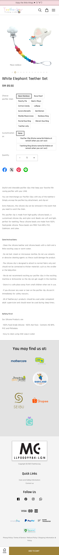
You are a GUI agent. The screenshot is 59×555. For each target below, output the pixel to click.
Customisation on (8, 135)
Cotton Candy (24, 106)
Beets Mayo (36, 101)
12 (44, 72)
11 (41, 72)
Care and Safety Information (29, 480)
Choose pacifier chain (7, 97)
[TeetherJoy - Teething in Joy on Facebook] (18, 501)
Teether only (23, 126)
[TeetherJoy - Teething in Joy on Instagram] (33, 501)
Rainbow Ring (43, 116)
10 (38, 72)
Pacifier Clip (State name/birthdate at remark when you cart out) (36, 139)
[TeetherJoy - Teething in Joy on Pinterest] (26, 501)
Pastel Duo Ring (24, 121)
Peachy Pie (22, 101)
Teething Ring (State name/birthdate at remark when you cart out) (36, 147)
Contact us (30, 483)
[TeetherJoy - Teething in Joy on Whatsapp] (41, 501)
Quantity (5, 155)
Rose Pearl (38, 96)
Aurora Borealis (24, 111)
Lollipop (37, 106)
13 (47, 72)
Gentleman (39, 111)
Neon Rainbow (24, 96)
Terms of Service (20, 538)
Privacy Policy (8, 538)
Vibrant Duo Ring (42, 121)
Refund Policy (32, 538)
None (20, 133)
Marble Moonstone (26, 116)
